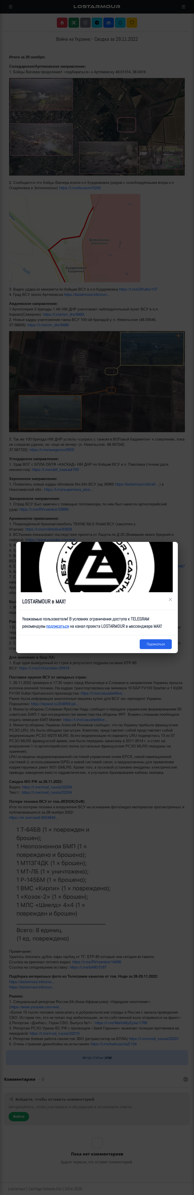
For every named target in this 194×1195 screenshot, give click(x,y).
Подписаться (156, 644)
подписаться (57, 626)
